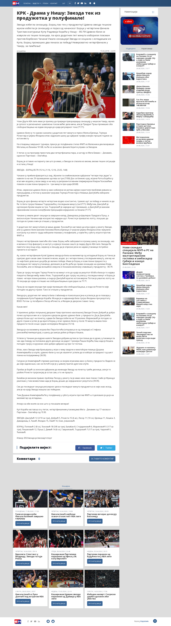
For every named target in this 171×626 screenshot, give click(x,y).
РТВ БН (45, 3)
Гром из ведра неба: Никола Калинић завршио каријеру (29, 516)
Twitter (108, 447)
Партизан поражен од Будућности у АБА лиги (99, 555)
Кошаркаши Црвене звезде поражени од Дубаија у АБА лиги (66, 596)
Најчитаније (146, 48)
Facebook (87, 447)
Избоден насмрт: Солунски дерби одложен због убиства (101, 596)
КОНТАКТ (53, 3)
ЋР (70, 3)
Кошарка (66, 486)
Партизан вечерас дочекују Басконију (102, 515)
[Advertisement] (46, 475)
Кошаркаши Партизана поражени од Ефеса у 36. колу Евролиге (64, 556)
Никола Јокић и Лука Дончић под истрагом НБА (29, 595)
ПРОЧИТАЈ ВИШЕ (23, 523)
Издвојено (131, 48)
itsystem (144, 621)
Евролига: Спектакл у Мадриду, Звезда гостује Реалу (28, 556)
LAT (63, 3)
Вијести (36, 3)
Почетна (27, 3)
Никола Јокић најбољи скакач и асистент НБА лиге (66, 515)
